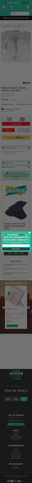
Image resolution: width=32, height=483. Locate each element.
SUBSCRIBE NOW (16, 248)
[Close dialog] (30, 232)
